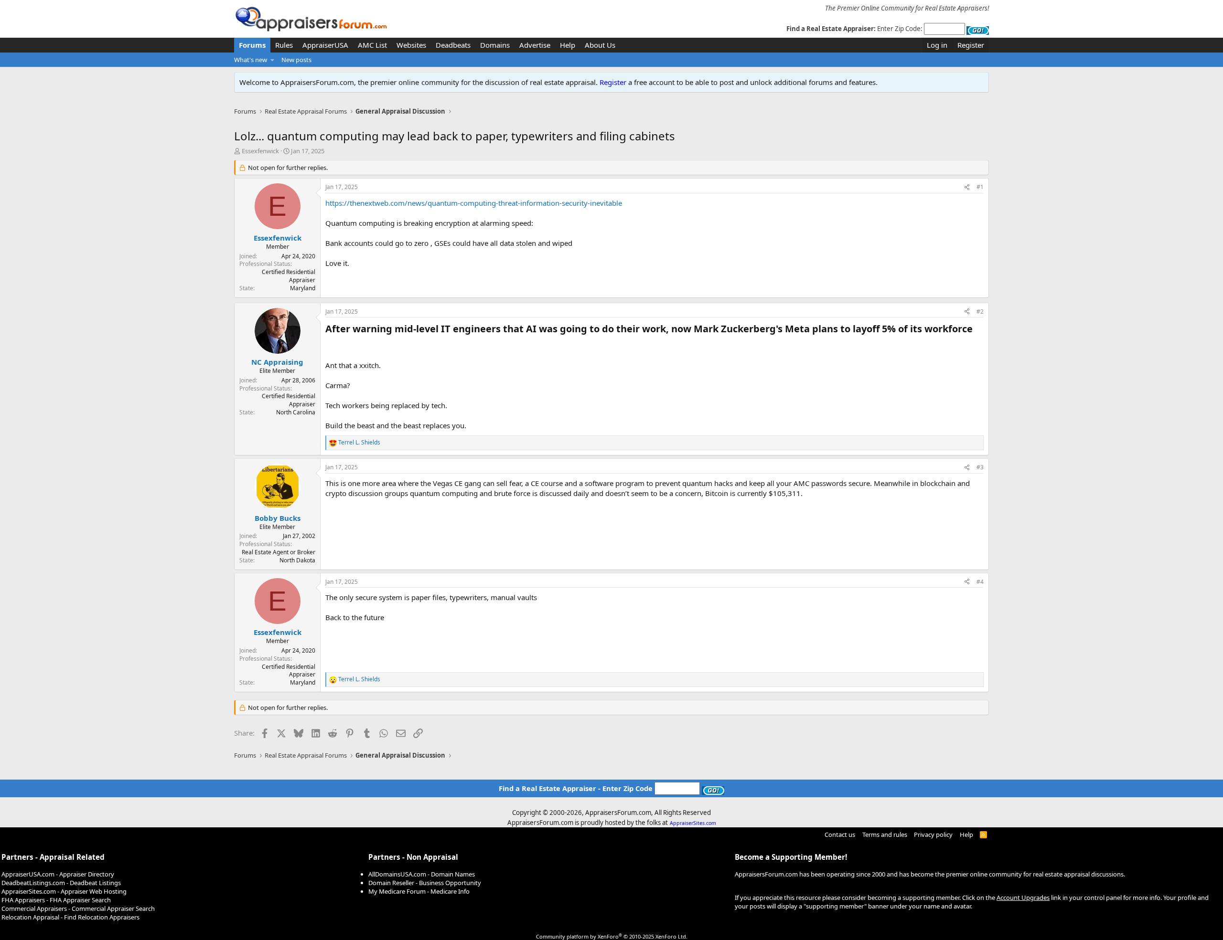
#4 (980, 582)
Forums (252, 45)
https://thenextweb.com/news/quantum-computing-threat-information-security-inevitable (473, 203)
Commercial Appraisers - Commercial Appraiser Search (78, 908)
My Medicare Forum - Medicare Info (419, 891)
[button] (273, 60)
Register (613, 82)
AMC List (372, 45)
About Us (600, 45)
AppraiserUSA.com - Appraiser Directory (57, 874)
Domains (495, 45)
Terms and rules (884, 834)
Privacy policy (933, 834)
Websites (411, 45)
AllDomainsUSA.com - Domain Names (421, 874)
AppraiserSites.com (693, 823)
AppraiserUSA (325, 45)
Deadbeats (453, 45)
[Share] (967, 187)
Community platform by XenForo (611, 936)
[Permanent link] (977, 329)
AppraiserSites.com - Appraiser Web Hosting (64, 891)
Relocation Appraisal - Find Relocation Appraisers (70, 917)
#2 (980, 311)
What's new (250, 59)
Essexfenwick (260, 151)
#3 (980, 467)
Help (567, 45)
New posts (296, 59)
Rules (284, 45)
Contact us (840, 834)
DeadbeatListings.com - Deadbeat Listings (61, 882)
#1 (980, 187)
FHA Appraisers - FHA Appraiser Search (56, 900)
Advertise (534, 45)
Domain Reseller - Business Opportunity (424, 882)
